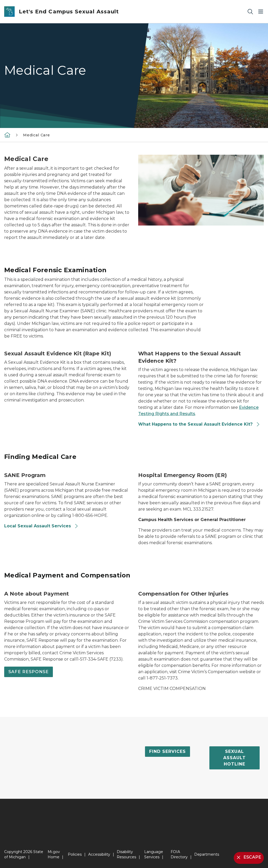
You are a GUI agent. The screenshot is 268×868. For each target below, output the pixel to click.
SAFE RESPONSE (28, 671)
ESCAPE (252, 857)
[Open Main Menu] (261, 11)
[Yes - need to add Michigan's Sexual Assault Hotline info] (7, 134)
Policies (75, 854)
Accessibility (99, 854)
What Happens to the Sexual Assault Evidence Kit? (196, 424)
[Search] (250, 11)
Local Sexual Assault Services (38, 525)
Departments (206, 854)
